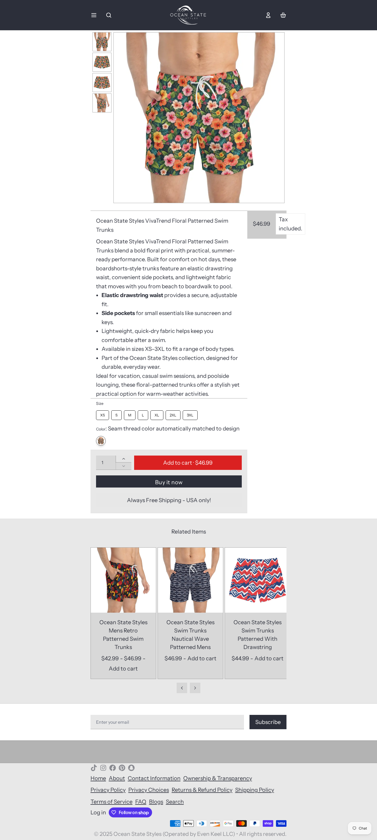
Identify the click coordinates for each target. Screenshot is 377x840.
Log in (98, 812)
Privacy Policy (108, 790)
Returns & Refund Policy (202, 790)
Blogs (156, 801)
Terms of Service (111, 801)
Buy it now (169, 482)
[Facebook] (112, 767)
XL (156, 413)
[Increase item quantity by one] (123, 458)
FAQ (140, 801)
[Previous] (121, 117)
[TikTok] (94, 767)
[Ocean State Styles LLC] (188, 15)
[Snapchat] (131, 767)
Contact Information (154, 778)
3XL (190, 413)
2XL (173, 413)
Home (98, 778)
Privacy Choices (148, 790)
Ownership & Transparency (217, 778)
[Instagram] (103, 767)
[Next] (277, 117)
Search (175, 801)
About (117, 778)
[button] (188, 463)
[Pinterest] (122, 767)
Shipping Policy (254, 790)
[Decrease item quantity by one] (123, 466)
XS (102, 413)
